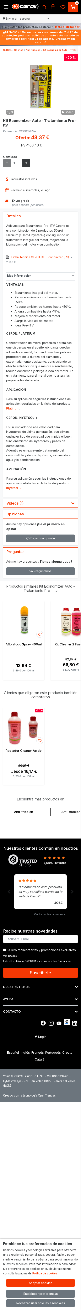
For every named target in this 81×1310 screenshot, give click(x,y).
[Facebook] (43, 1023)
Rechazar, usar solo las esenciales (40, 1303)
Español (13, 1052)
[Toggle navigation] (6, 7)
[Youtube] (59, 1023)
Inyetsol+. (13, 488)
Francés (37, 1052)
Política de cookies (44, 1273)
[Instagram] (51, 1023)
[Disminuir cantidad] (7, 163)
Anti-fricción (23, 812)
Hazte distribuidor (67, 27)
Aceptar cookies (40, 1283)
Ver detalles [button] (11, 955)
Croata (67, 1052)
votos (60, 863)
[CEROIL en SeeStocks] (67, 1022)
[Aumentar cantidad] (26, 163)
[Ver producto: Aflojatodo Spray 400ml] (23, 620)
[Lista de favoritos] (63, 7)
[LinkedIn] (75, 1023)
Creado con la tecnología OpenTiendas (29, 1095)
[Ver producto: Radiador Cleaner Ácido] (23, 726)
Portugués (53, 1052)
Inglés (25, 1052)
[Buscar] (44, 7)
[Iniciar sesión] (53, 7)
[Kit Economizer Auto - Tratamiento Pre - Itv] (40, 85)
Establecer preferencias (40, 1294)
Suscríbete (40, 972)
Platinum (12, 408)
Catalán (40, 1059)
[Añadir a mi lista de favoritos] (39, 634)
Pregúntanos (42, 571)
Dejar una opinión (42, 538)
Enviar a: (11, 18)
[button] (34, 18)
